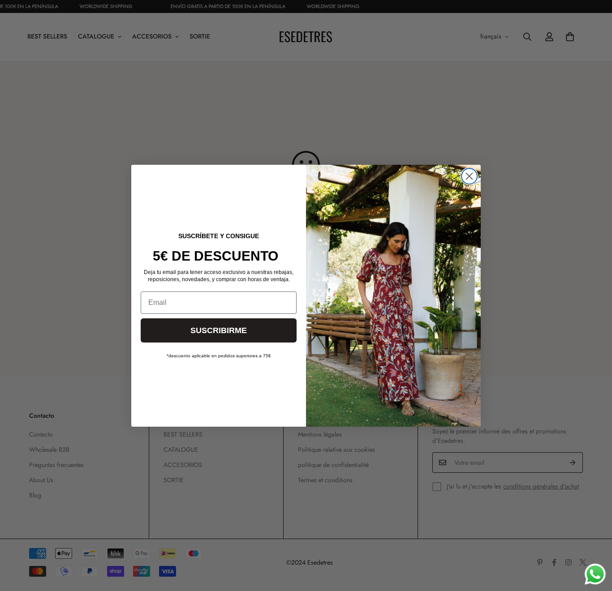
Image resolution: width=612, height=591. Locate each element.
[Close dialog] (469, 176)
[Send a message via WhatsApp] (595, 574)
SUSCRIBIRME (218, 330)
